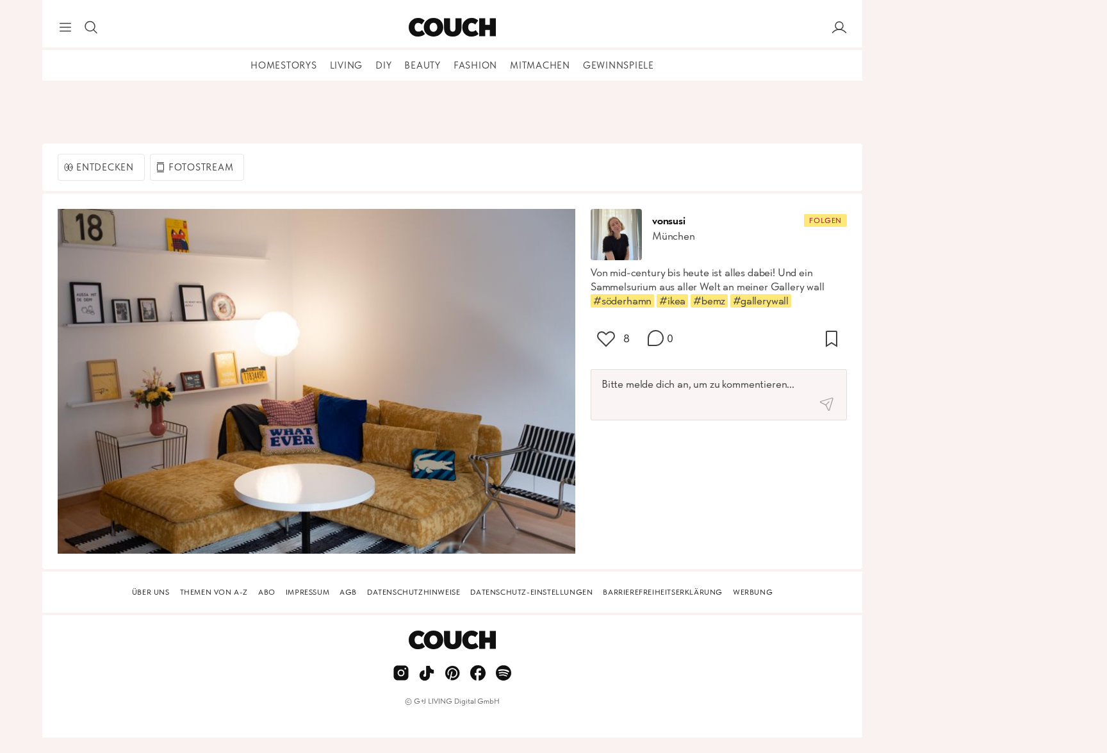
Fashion (475, 65)
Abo (266, 592)
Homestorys (283, 65)
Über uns (151, 592)
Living (346, 65)
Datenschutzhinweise (413, 592)
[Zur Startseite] (452, 27)
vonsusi (668, 220)
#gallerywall (761, 300)
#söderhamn (622, 300)
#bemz (709, 300)
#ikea (672, 300)
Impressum (307, 592)
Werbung (753, 592)
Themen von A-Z (214, 592)
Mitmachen (540, 65)
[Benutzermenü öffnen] (839, 27)
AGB (348, 592)
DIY (383, 65)
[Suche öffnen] (91, 27)
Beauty (422, 65)
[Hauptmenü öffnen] (65, 27)
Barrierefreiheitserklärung (663, 592)
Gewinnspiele (618, 65)
